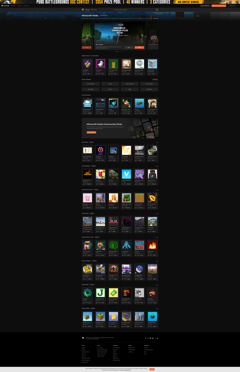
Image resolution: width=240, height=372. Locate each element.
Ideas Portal (115, 349)
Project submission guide (102, 349)
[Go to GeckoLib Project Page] (87, 295)
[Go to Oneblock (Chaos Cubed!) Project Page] (87, 319)
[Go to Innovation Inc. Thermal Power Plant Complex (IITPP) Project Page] (87, 224)
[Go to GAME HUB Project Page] (152, 224)
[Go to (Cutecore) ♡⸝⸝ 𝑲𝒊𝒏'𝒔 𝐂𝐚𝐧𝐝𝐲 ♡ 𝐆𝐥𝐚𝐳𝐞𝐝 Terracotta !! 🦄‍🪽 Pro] (87, 201)
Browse (13, 5)
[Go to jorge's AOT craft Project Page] (152, 177)
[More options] (237, 5)
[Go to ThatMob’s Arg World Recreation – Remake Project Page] (113, 224)
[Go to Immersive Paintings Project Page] (126, 67)
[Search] (157, 10)
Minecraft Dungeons (86, 360)
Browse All (93, 9)
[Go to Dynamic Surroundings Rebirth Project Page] (139, 153)
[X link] (155, 338)
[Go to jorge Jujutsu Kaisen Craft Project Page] (139, 177)
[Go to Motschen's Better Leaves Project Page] (113, 248)
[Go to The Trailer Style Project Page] (139, 201)
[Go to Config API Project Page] (100, 153)
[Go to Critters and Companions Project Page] (152, 106)
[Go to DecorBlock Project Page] (87, 67)
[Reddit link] (157, 338)
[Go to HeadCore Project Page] (100, 177)
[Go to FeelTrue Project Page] (100, 201)
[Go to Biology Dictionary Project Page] (87, 153)
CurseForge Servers (116, 360)
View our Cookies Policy (125, 370)
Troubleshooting (132, 349)
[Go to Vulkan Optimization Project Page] (126, 177)
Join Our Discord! (116, 347)
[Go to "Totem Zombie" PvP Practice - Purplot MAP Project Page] (126, 224)
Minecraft (84, 349)
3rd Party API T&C (100, 356)
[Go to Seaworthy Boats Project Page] (100, 106)
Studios (26, 5)
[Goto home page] (5, 5)
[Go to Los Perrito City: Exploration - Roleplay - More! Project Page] (139, 319)
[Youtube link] (150, 338)
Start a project (100, 347)
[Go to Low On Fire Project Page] (152, 248)
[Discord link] (153, 338)
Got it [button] (152, 369)
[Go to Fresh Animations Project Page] (87, 248)
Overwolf (146, 347)
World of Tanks (85, 362)
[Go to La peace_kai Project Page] (113, 201)
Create (19, 5)
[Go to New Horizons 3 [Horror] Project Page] (87, 177)
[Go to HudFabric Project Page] (113, 153)
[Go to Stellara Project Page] (113, 106)
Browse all (155, 79)
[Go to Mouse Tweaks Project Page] (139, 295)
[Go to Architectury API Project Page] (126, 295)
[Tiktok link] (148, 338)
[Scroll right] (157, 143)
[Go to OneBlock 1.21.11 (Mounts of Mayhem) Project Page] (100, 319)
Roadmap (115, 356)
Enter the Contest (139, 47)
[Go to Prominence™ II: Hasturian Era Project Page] (113, 272)
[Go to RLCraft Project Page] (152, 272)
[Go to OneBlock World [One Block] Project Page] (152, 319)
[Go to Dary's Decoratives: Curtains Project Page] (113, 67)
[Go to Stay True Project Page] (139, 248)
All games (83, 347)
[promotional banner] (120, 2)
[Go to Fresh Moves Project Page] (100, 248)
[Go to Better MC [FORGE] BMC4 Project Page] (126, 272)
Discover (88, 9)
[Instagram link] (145, 338)
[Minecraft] (83, 10)
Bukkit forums (115, 358)
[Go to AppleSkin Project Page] (152, 295)
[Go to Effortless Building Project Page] (139, 67)
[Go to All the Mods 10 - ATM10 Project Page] (87, 272)
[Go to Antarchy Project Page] (139, 106)
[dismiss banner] (238, 2)
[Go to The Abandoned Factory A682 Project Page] (139, 224)
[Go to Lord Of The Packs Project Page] (152, 201)
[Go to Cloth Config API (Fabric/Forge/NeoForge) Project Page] (113, 295)
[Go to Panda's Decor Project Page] (152, 67)
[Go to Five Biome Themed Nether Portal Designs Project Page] (100, 224)
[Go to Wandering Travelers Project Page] (126, 201)
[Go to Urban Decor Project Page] (100, 67)
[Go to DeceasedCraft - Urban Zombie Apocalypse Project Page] (100, 272)
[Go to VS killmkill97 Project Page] (126, 153)
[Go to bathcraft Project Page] (113, 177)
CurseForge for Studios (148, 349)
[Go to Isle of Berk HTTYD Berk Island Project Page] (126, 319)
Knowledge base (132, 347)
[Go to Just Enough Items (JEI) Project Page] (100, 295)
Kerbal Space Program (86, 358)
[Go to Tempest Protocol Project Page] (87, 106)
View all (91, 142)
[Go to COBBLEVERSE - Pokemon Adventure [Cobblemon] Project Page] (139, 272)
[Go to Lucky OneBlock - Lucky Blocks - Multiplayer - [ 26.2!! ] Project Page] (113, 319)
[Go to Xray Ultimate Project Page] (126, 248)
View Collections (91, 132)
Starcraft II (84, 356)
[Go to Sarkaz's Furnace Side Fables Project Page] (152, 153)
